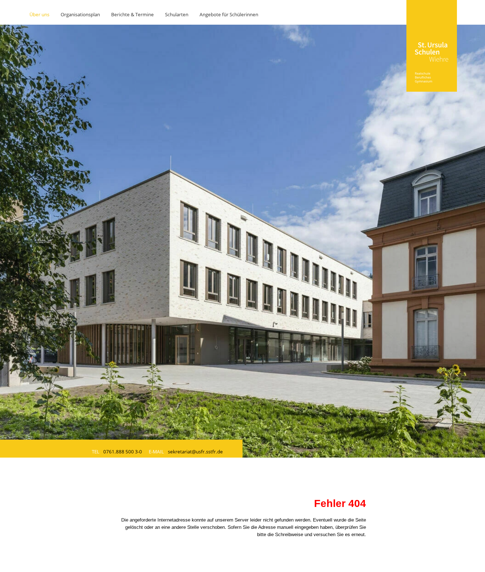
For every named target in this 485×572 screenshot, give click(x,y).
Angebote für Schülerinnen (229, 14)
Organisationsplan (80, 14)
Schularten (176, 14)
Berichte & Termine (132, 14)
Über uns (39, 14)
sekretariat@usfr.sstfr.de (195, 451)
